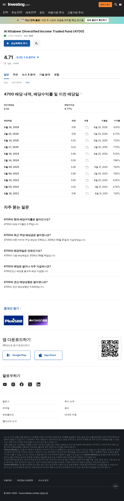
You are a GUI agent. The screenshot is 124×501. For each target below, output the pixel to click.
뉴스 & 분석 (28, 74)
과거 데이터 (17, 82)
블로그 (6, 401)
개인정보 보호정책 (25, 480)
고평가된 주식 (75, 12)
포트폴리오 (8, 414)
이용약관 (8, 480)
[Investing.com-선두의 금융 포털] (19, 4)
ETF (5, 12)
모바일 (6, 408)
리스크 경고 (43, 480)
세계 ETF (31, 12)
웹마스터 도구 (10, 421)
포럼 (56, 74)
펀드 (42, 12)
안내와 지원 (71, 414)
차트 (15, 74)
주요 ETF (16, 12)
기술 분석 (44, 74)
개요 (6, 82)
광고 (67, 408)
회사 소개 (69, 401)
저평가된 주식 (56, 12)
